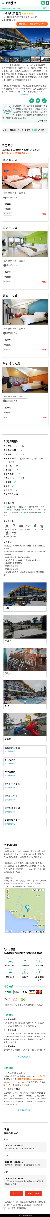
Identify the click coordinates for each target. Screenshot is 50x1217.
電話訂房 (22, 193)
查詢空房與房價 (10, 193)
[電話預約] (44, 100)
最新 (6, 130)
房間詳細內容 (11, 197)
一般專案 (7, 204)
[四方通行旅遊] (11, 4)
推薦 (42, 130)
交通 (28, 130)
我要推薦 (16, 1193)
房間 (14, 130)
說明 (35, 130)
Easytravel (28, 1215)
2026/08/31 (7, 214)
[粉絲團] (38, 100)
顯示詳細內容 (10, 751)
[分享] (31, 100)
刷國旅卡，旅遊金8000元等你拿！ (34, 24)
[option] (25, 594)
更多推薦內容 (33, 1193)
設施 (21, 130)
